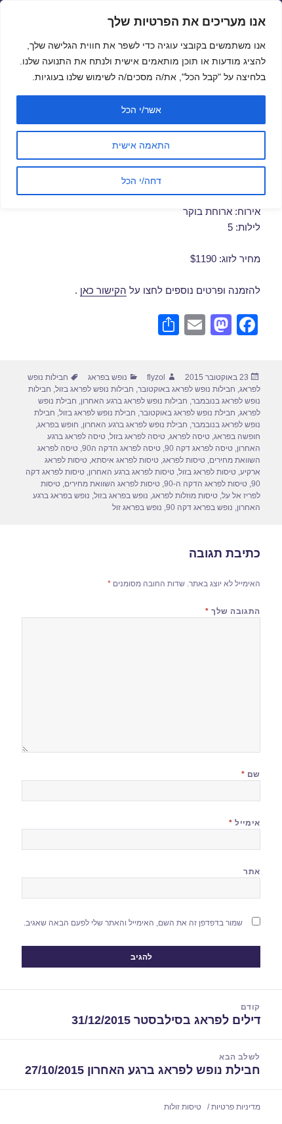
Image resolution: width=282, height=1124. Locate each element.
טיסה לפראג (189, 436)
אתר (251, 871)
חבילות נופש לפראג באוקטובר (186, 389)
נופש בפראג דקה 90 (199, 507)
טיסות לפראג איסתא (125, 460)
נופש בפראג (107, 377)
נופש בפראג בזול (121, 495)
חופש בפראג (58, 424)
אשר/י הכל (141, 110)
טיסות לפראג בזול (207, 472)
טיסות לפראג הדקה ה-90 (205, 483)
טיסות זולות (182, 1107)
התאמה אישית (141, 145)
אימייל (244, 823)
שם (250, 774)
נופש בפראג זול (137, 507)
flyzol (156, 377)
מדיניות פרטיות (235, 1107)
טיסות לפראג (184, 460)
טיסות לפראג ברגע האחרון (131, 472)
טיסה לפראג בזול (137, 436)
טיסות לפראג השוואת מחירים (112, 483)
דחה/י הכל (141, 181)
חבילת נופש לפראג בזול (97, 412)
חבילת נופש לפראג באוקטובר (187, 412)
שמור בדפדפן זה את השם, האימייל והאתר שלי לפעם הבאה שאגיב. (133, 922)
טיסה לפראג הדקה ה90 (121, 448)
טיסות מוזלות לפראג (185, 495)
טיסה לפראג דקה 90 (199, 448)
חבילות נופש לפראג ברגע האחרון (134, 401)
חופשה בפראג (237, 436)
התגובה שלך (232, 611)
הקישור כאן (103, 290)
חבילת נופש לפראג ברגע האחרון (135, 424)
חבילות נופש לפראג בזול (94, 389)
